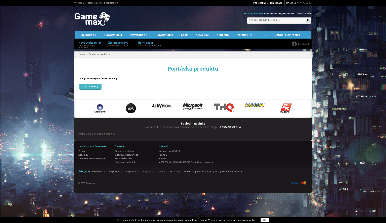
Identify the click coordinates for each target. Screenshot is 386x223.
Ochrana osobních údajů (92, 158)
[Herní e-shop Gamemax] (101, 19)
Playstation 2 (164, 34)
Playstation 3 (138, 34)
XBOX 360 (202, 34)
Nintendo (223, 34)
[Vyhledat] (308, 20)
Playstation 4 (113, 34)
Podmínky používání (195, 220)
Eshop (81, 54)
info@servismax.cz (202, 161)
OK (265, 220)
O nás (81, 151)
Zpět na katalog (90, 86)
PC (265, 34)
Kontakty (83, 154)
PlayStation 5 (87, 34)
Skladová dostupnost (126, 154)
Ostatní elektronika (287, 34)
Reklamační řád (123, 158)
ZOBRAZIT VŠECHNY (230, 127)
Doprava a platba (124, 151)
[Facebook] (301, 44)
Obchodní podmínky (126, 161)
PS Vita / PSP (246, 34)
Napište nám (304, 13)
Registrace (276, 3)
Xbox (184, 34)
